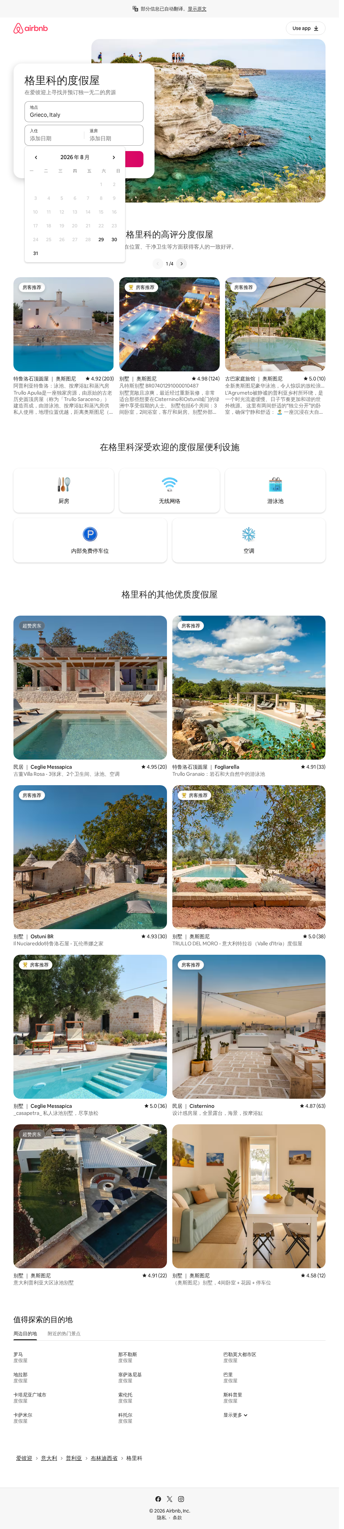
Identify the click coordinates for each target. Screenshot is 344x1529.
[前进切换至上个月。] (36, 157)
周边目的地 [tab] (25, 1334)
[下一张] (181, 263)
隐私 (161, 1518)
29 (101, 239)
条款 (177, 1518)
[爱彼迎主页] (30, 28)
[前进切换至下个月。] (114, 157)
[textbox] (54, 138)
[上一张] (158, 263)
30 (114, 239)
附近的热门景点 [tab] (64, 1334)
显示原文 (197, 9)
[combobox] (84, 115)
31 (35, 253)
